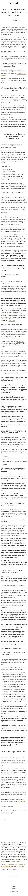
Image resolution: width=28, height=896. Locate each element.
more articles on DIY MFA (6, 317)
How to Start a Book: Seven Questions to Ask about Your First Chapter (13, 865)
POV (26, 333)
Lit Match (17, 101)
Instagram (19, 861)
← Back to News (14, 876)
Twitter (13, 861)
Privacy (14, 888)
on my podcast (12, 320)
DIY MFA (22, 866)
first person (19, 341)
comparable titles (13, 235)
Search (14, 886)
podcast (3, 861)
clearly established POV (6, 333)
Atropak (16, 891)
